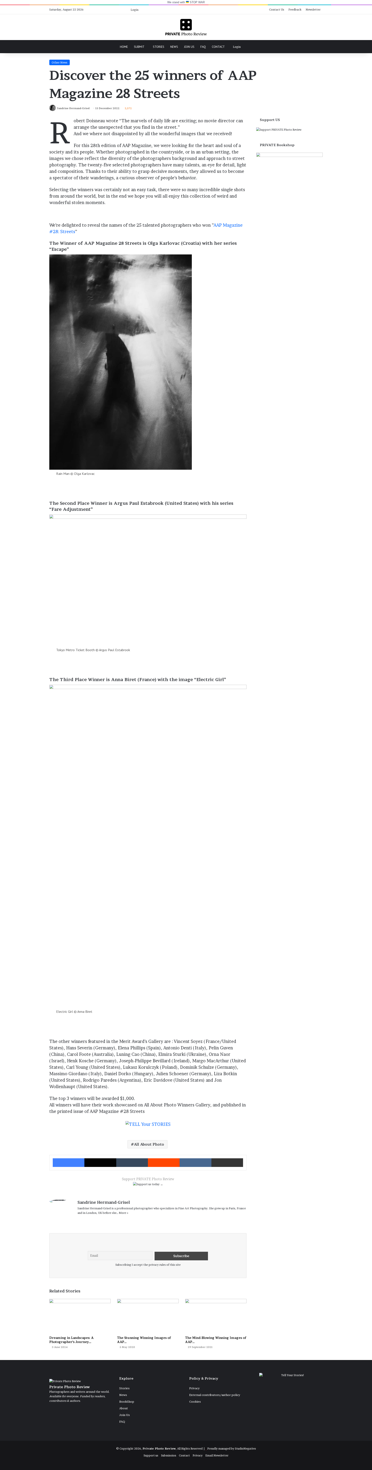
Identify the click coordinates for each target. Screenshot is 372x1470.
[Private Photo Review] (186, 27)
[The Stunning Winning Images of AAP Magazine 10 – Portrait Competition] (147, 1316)
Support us (151, 1455)
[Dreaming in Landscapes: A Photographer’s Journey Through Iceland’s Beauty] (80, 1316)
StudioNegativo (245, 1448)
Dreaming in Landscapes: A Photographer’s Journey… (71, 1340)
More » (123, 1212)
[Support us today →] (148, 1185)
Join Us (189, 47)
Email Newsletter (216, 1455)
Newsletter (313, 9)
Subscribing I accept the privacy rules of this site (148, 1264)
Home (124, 47)
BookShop (126, 1401)
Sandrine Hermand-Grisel (104, 1202)
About (123, 1408)
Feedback (294, 9)
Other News (59, 62)
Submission (168, 1455)
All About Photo (149, 1144)
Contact (218, 47)
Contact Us (276, 9)
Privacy (194, 1388)
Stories (158, 47)
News (174, 47)
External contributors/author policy (214, 1395)
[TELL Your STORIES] (148, 1126)
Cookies (195, 1401)
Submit (139, 47)
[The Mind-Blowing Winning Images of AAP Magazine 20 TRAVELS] (215, 1316)
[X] (90, 1219)
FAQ (203, 47)
